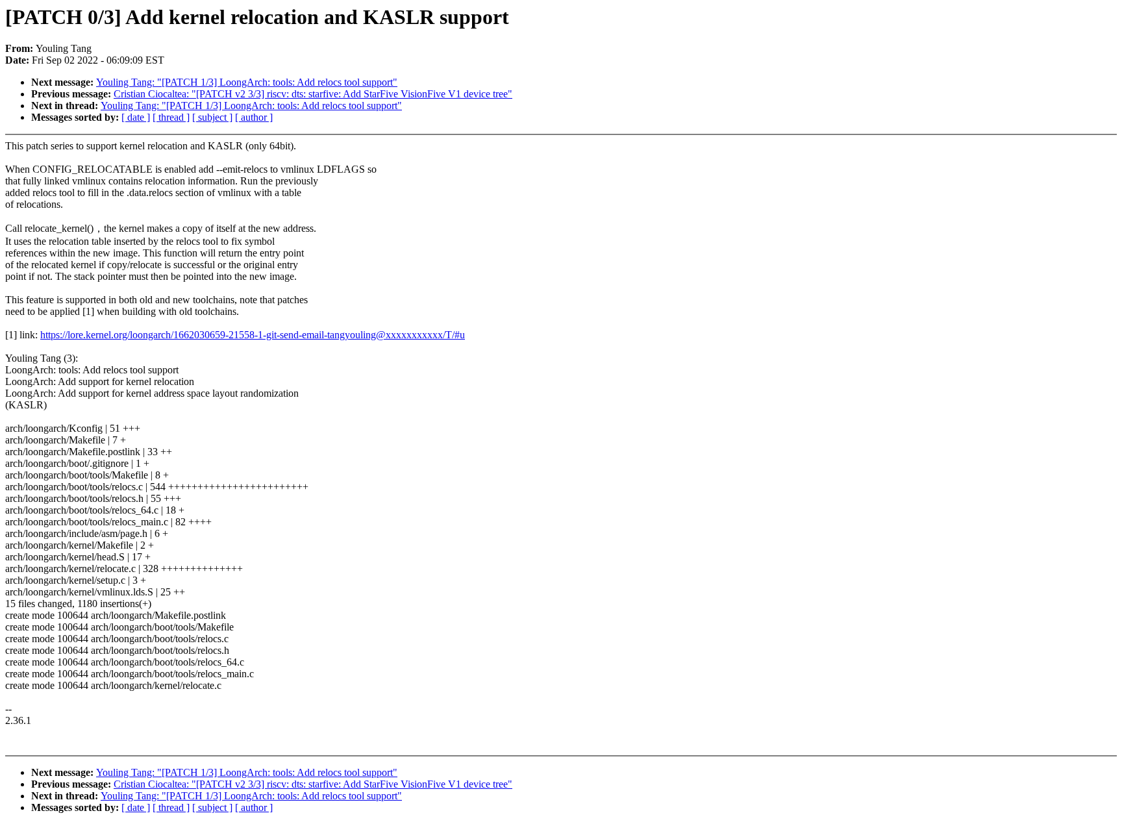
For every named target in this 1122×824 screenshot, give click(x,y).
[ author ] (254, 117)
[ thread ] (171, 117)
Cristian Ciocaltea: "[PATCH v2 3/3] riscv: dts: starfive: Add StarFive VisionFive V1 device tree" (313, 93)
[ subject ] (212, 117)
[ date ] (135, 117)
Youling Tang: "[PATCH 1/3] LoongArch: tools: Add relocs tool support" (246, 82)
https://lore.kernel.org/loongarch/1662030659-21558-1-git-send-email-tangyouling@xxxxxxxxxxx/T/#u (252, 334)
